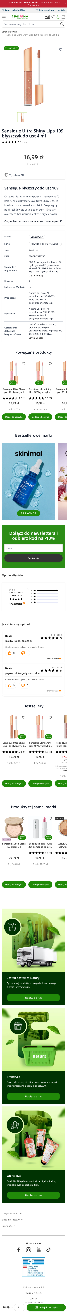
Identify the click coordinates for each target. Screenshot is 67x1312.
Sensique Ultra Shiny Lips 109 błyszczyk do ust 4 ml (33, 34)
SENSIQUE (36, 236)
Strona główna (9, 31)
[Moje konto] (58, 17)
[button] (10, 653)
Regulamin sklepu (33, 1292)
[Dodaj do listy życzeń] (23, 363)
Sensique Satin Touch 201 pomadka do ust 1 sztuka (40, 845)
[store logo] (20, 17)
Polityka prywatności (33, 1287)
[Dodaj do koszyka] (14, 416)
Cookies (33, 1298)
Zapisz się (33, 558)
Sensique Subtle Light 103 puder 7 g (14, 845)
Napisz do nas (33, 997)
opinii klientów (16, 594)
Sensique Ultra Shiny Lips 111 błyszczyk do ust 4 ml (13, 391)
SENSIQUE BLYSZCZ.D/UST (44, 243)
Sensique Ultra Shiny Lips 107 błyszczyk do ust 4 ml (40, 391)
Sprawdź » (33, 5)
